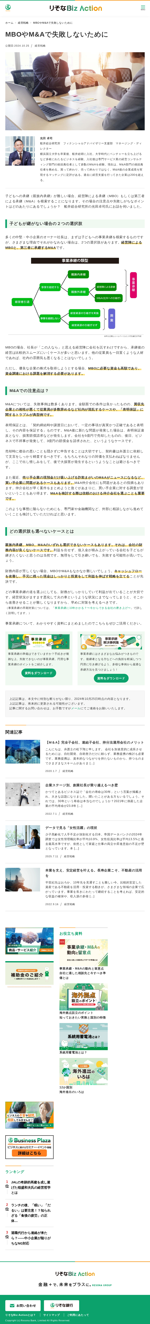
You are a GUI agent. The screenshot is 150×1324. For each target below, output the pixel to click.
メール (75, 708)
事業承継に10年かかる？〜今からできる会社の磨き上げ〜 (93, 607)
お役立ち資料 (70, 933)
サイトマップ (51, 1314)
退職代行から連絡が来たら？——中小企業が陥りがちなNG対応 (31, 1238)
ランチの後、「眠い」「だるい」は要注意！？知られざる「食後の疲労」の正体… (31, 1213)
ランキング (15, 1172)
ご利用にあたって (78, 1314)
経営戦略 (40, 45)
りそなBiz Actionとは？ (20, 1314)
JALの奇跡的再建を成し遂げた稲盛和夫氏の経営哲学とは (31, 1187)
